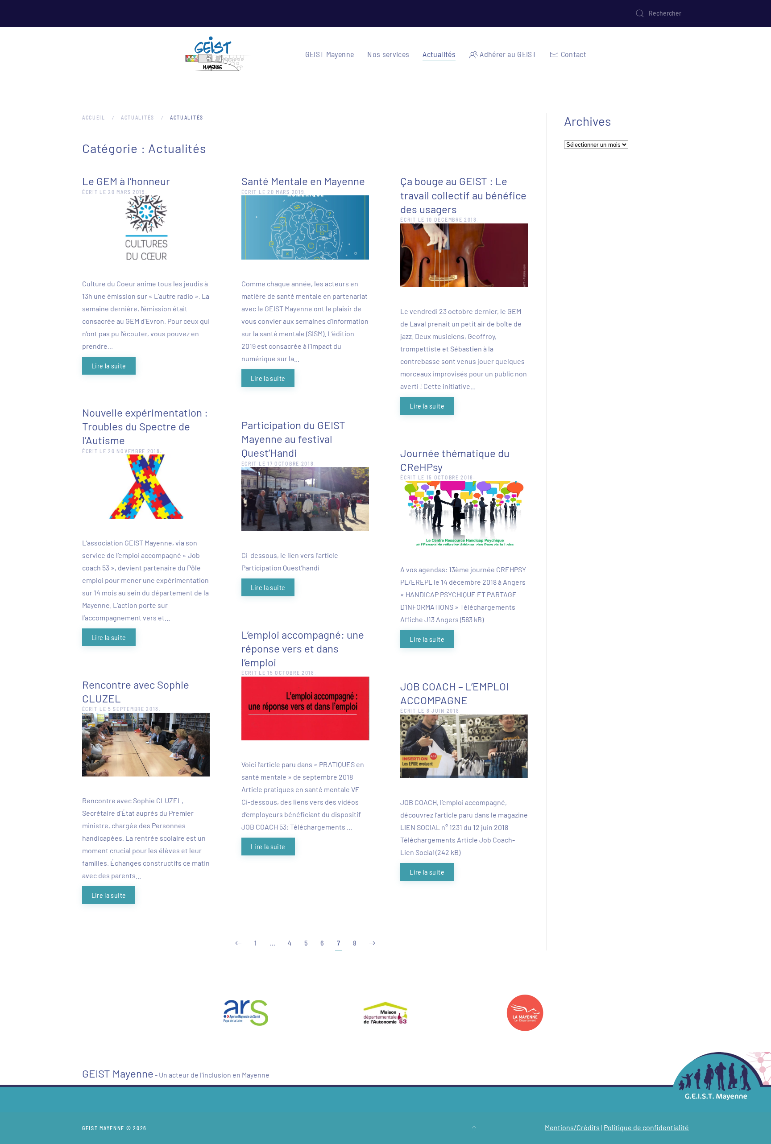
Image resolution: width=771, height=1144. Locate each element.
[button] (474, 1128)
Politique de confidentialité (646, 1127)
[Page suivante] (372, 943)
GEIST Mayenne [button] (329, 54)
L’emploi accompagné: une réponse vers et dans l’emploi (302, 648)
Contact (573, 54)
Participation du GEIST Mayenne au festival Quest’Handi (293, 438)
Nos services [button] (388, 54)
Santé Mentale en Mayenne (303, 180)
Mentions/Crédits (572, 1127)
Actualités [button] (439, 54)
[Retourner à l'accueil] (218, 54)
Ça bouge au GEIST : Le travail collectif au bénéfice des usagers (463, 194)
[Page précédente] (238, 943)
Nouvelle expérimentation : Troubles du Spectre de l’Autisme (145, 426)
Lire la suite (108, 365)
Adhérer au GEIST (508, 54)
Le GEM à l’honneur (126, 180)
